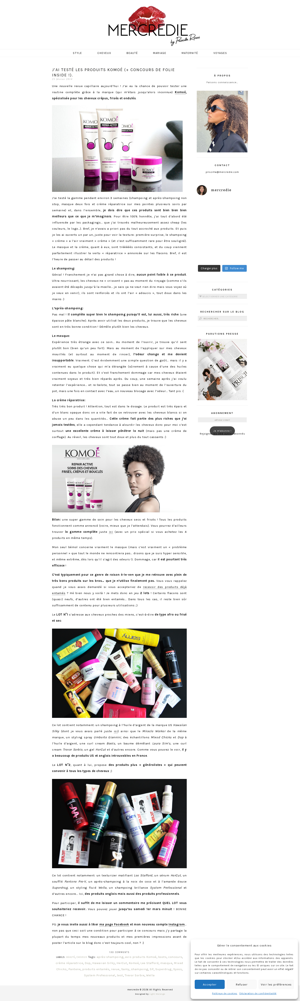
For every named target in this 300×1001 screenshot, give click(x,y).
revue (115, 969)
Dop (88, 963)
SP (152, 969)
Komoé (180, 92)
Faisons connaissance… (222, 82)
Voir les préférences (276, 984)
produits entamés (95, 969)
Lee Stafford (149, 963)
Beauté (132, 53)
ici (111, 532)
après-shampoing (110, 957)
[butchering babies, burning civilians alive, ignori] (209, 223)
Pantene (74, 969)
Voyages (220, 53)
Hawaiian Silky (103, 963)
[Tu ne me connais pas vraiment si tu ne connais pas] (209, 239)
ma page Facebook (114, 924)
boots (162, 957)
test (120, 975)
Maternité (190, 53)
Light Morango (157, 994)
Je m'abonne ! (222, 430)
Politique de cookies (224, 993)
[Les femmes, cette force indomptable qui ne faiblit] (235, 207)
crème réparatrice (69, 963)
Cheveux (104, 53)
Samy (125, 969)
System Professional (99, 975)
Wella (150, 975)
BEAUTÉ (70, 957)
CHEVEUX (82, 957)
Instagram (177, 924)
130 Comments (119, 952)
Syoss (177, 969)
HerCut (122, 963)
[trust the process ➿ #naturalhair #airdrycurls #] (209, 207)
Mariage (159, 53)
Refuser (241, 984)
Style (77, 53)
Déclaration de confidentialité (258, 993)
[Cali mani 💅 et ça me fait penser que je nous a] (235, 254)
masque (166, 963)
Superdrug (163, 969)
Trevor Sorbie (135, 975)
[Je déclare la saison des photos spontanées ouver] (209, 254)
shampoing (139, 969)
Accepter (210, 984)
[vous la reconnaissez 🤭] (235, 223)
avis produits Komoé (141, 957)
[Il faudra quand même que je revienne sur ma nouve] (235, 239)
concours (175, 957)
